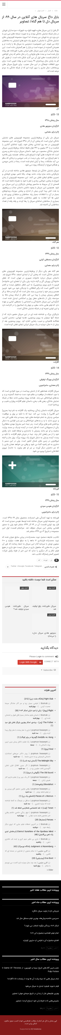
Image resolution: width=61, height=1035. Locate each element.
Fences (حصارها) (46, 819)
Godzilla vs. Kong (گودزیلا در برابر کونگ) (36, 737)
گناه (39, 560)
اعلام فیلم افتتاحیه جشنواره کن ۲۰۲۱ (44, 933)
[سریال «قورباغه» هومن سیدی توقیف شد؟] (17, 595)
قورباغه (45, 560)
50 (17, 710)
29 (37, 819)
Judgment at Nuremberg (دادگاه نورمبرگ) (35, 846)
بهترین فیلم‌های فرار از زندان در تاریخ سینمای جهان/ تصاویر (35, 993)
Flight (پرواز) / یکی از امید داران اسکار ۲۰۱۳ (36, 710)
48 (36, 834)
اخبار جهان (51, 588)
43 (15, 846)
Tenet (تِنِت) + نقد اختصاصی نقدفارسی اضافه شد (34, 808)
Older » (50, 870)
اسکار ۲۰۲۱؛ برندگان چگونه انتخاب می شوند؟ (41, 926)
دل (51, 560)
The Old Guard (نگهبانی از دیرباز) (39, 772)
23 (33, 858)
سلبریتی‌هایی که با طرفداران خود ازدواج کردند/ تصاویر (37, 1001)
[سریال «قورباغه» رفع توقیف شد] (44, 595)
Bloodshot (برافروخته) (44, 784)
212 (26, 698)
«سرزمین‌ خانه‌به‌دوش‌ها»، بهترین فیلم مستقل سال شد (37, 918)
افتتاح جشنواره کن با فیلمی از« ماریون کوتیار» (41, 940)
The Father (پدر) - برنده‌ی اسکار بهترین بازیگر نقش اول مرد (29, 722)
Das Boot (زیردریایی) (44, 858)
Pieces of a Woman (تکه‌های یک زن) (37, 796)
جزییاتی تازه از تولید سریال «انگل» (45, 911)
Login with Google (28, 662)
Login (39, 656)
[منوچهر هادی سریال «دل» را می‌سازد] (44, 622)
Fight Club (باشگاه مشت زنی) (41, 698)
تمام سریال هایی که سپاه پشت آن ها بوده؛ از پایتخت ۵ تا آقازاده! (33, 979)
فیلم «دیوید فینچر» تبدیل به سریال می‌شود (42, 986)
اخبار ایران (51, 615)
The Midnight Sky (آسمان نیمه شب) (38, 760)
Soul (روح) (48, 749)
